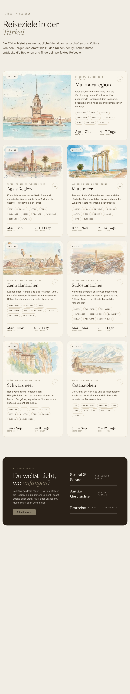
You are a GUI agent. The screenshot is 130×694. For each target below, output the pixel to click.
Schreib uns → (24, 512)
